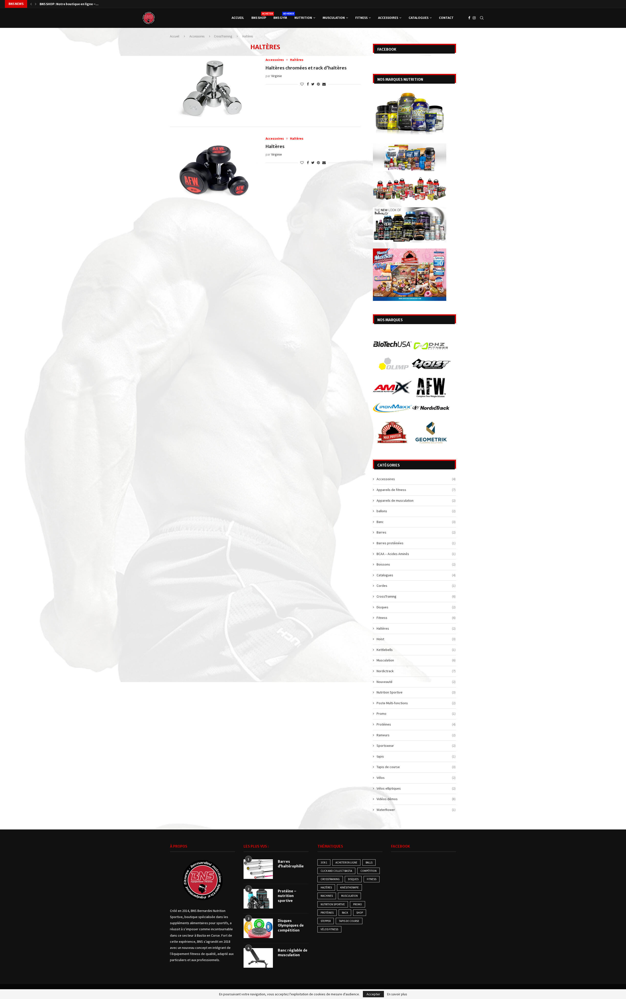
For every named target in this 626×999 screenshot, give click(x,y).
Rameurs (416, 735)
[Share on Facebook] (308, 84)
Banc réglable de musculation (292, 952)
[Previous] (31, 4)
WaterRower (416, 809)
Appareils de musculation (416, 500)
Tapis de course (416, 767)
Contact (446, 18)
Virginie (276, 76)
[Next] (36, 4)
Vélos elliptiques (416, 788)
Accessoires (388, 18)
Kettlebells (416, 649)
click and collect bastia (336, 871)
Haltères (275, 146)
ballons (416, 511)
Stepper (326, 921)
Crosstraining (330, 879)
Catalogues (418, 18)
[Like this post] (302, 84)
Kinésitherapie (349, 887)
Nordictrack (416, 671)
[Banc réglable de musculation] (258, 958)
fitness (371, 879)
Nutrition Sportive (416, 692)
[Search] (481, 18)
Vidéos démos (416, 799)
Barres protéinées (416, 543)
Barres (416, 532)
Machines (327, 895)
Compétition (368, 871)
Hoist (416, 639)
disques (353, 879)
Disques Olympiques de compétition (67, 4)
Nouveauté (416, 682)
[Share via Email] (324, 84)
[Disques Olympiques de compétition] (258, 928)
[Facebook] (469, 18)
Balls (369, 862)
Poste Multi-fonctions (416, 703)
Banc (416, 522)
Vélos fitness (329, 929)
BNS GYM (280, 16)
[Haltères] (214, 166)
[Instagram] (474, 18)
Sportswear (416, 745)
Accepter (373, 994)
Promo (416, 713)
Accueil (238, 18)
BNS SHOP (258, 16)
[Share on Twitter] (312, 84)
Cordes (416, 585)
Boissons (416, 564)
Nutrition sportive (333, 904)
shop (359, 912)
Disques (416, 607)
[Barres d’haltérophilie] (258, 869)
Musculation (334, 18)
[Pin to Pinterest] (318, 84)
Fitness (361, 18)
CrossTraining (223, 36)
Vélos (416, 777)
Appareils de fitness (416, 490)
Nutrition (303, 18)
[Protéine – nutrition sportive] (258, 898)
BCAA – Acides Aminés (416, 554)
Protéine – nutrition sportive (287, 896)
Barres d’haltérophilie (291, 864)
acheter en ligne (346, 862)
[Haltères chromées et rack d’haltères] (214, 87)
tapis (416, 756)
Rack (345, 912)
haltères (326, 887)
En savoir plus (397, 994)
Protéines (416, 724)
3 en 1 (324, 862)
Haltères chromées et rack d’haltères (306, 68)
